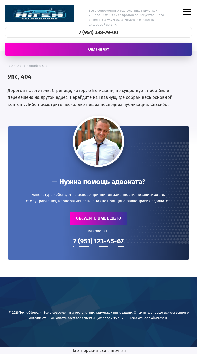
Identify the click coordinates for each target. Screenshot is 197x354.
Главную (107, 97)
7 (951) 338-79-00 (98, 32)
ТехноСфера (39, 13)
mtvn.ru (118, 350)
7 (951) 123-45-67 (98, 241)
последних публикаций (124, 104)
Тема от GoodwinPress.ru (149, 318)
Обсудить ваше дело (98, 218)
